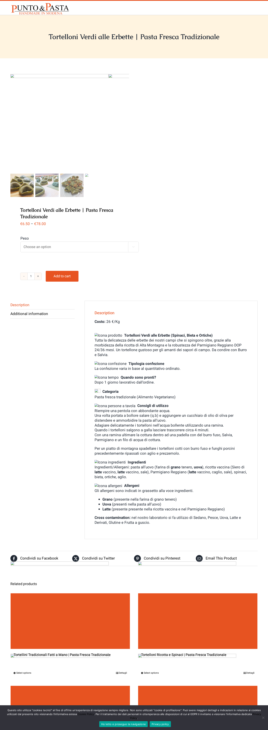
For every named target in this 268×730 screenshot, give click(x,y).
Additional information (29, 314)
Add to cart (62, 276)
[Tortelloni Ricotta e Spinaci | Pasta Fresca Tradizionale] (197, 621)
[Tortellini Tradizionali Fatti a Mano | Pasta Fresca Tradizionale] (70, 621)
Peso (24, 238)
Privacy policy (160, 724)
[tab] (42, 305)
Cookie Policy (86, 714)
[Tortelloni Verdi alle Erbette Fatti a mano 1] (59, 123)
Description (19, 305)
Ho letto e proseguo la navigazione (123, 724)
